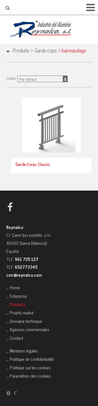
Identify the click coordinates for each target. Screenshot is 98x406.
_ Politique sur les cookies (28, 367)
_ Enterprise (16, 296)
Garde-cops (44, 50)
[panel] (8, 393)
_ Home (13, 287)
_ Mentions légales (22, 350)
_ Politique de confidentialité (30, 359)
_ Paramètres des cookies (28, 375)
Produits (21, 50)
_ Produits (15, 304)
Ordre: (21, 78)
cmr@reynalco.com (24, 274)
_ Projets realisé (20, 312)
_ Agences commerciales (27, 329)
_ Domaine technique (24, 321)
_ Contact (14, 337)
